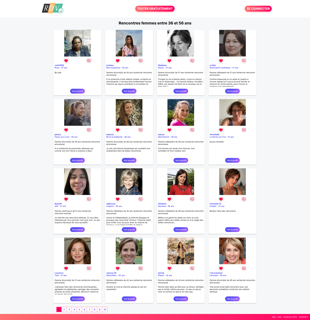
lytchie (161, 273)
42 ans (122, 275)
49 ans (223, 275)
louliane (110, 65)
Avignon (110, 206)
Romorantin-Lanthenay (220, 67)
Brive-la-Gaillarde (114, 137)
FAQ (274, 317)
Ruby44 (58, 203)
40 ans (74, 137)
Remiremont (163, 137)
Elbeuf (161, 275)
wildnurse (110, 203)
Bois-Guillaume (113, 67)
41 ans (231, 137)
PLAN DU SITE (290, 317)
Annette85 (214, 134)
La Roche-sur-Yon (218, 137)
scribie (213, 65)
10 (105, 309)
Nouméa (162, 206)
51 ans (169, 67)
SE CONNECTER (258, 8)
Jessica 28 (111, 273)
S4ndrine (162, 203)
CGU (279, 317)
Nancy (161, 67)
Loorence (59, 273)
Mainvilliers (111, 275)
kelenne (110, 134)
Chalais (213, 206)
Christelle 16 (215, 203)
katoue (161, 134)
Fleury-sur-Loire (62, 137)
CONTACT (303, 317)
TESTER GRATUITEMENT (155, 8)
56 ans (171, 206)
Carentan (214, 275)
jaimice (58, 134)
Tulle (57, 275)
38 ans (174, 137)
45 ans (119, 206)
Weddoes (162, 65)
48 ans (127, 137)
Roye (57, 67)
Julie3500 (59, 65)
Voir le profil (77, 91)
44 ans (125, 67)
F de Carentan (216, 273)
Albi (56, 206)
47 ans (64, 67)
